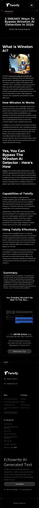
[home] (13, 5)
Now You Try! (19, 351)
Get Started (20, 484)
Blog (5, 395)
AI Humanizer (9, 420)
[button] (31, 5)
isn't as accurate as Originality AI (20, 76)
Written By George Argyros (19, 29)
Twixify (4, 171)
